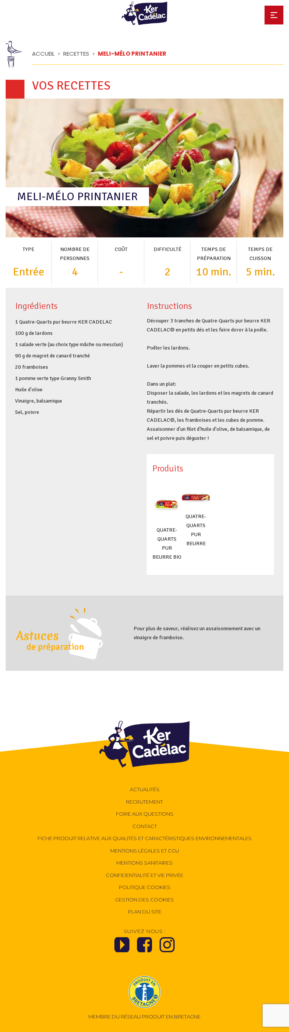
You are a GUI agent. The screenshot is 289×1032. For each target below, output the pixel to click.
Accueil (43, 54)
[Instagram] (167, 947)
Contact (144, 826)
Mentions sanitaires (144, 863)
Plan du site (144, 912)
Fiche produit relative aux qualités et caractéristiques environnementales (145, 838)
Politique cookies (144, 887)
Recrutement (144, 802)
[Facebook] (144, 947)
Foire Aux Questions (144, 814)
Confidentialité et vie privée (144, 875)
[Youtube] (121, 947)
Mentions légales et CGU (144, 851)
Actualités (145, 789)
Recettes (76, 54)
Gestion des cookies (144, 900)
